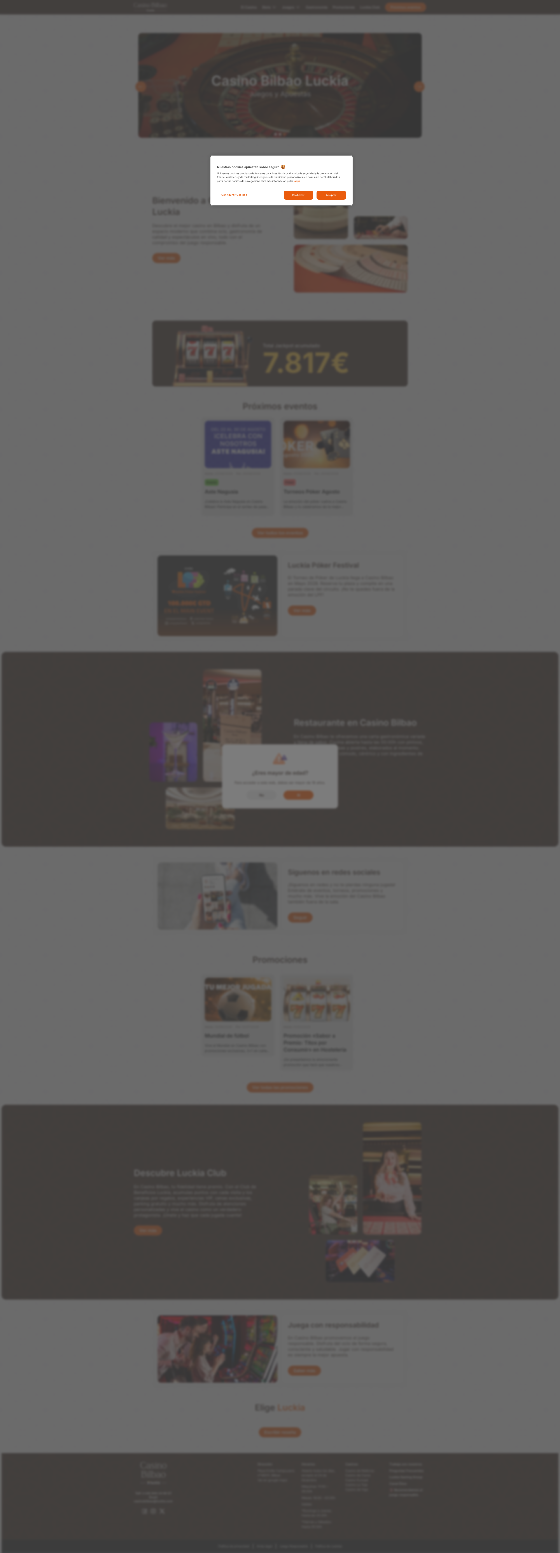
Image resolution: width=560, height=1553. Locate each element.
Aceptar (331, 195)
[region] (281, 180)
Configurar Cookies (234, 194)
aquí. (297, 181)
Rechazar (298, 195)
